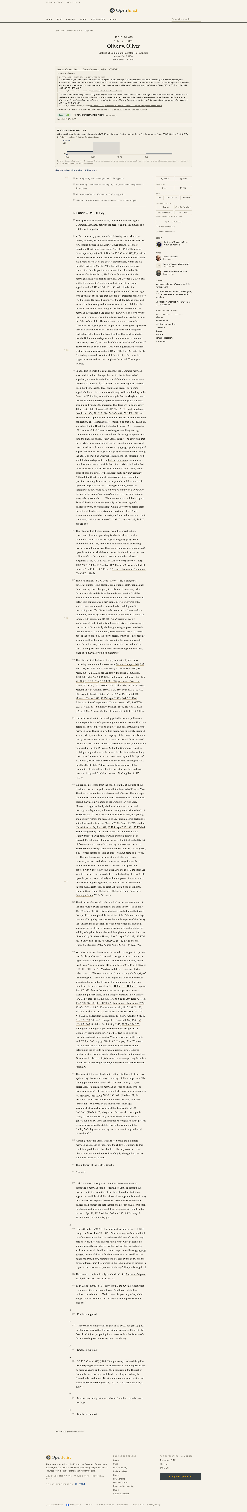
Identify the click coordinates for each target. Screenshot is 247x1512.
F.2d (80, 31)
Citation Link (172, 197)
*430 (66, 177)
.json (69, 1432)
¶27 (73, 1361)
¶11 (73, 659)
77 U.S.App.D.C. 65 (114, 944)
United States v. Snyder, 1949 (91, 827)
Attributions (122, 1505)
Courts (70, 19)
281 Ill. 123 (135, 1007)
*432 (66, 618)
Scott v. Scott (175, 134)
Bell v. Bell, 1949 (90, 998)
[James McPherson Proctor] (158, 273)
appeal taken (115, 438)
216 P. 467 (120, 685)
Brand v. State (83, 890)
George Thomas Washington (176, 264)
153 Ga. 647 (82, 1007)
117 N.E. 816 (83, 1011)
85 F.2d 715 (108, 1278)
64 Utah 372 (88, 676)
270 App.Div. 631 (131, 1015)
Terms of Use (137, 1505)
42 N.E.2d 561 (95, 672)
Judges (83, 19)
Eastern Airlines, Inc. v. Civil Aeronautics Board (141, 134)
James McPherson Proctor (175, 271)
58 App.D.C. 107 (104, 409)
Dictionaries (98, 19)
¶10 (73, 580)
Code (59, 19)
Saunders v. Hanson (113, 91)
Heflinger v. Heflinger (110, 890)
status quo (123, 447)
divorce (159, 331)
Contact (88, 1505)
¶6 (74, 220)
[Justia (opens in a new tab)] (80, 1484)
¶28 (73, 1398)
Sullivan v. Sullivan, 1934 (109, 706)
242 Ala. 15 (118, 693)
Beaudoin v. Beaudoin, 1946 (106, 1015)
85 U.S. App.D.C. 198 (119, 827)
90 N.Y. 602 (88, 564)
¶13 (73, 784)
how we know (110, 115)
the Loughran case (117, 460)
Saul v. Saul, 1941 (90, 940)
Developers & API (168, 1460)
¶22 (73, 1274)
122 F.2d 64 (127, 940)
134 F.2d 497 (133, 944)
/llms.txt (164, 1464)
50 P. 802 (127, 689)
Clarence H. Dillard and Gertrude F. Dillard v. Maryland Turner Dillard (133, 106)
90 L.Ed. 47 (93, 969)
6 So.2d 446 (132, 693)
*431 (66, 350)
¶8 (74, 370)
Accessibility (73, 1505)
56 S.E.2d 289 (122, 998)
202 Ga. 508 (88, 1003)
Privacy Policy (153, 1505)
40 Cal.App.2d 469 (111, 698)
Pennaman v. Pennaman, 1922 (128, 1003)
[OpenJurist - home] (123, 10)
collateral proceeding (91, 1095)
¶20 (73, 1183)
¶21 (73, 1228)
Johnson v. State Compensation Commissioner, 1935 (103, 702)
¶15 (73, 952)
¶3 (74, 194)
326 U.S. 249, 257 (132, 964)
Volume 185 (71, 31)
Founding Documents (123, 1486)
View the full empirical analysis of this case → (76, 170)
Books (113, 19)
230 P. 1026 (103, 676)
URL (159, 197)
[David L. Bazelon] (158, 258)
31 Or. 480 (114, 689)
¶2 (74, 184)
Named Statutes (121, 1482)
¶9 (74, 530)
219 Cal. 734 (131, 706)
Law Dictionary (120, 1468)
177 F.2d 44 (139, 827)
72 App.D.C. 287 (125, 936)
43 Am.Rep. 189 (105, 564)
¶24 (73, 1314)
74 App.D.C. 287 (110, 940)
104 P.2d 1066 (129, 698)
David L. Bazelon (170, 256)
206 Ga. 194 (106, 998)
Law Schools (119, 1479)
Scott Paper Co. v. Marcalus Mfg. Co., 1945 (99, 964)
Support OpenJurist (180, 1476)
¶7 (74, 236)
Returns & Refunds (105, 1505)
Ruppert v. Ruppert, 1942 (89, 944)
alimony (159, 317)
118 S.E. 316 (92, 681)
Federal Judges (120, 1471)
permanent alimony (164, 338)
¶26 (73, 1349)
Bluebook (186, 197)
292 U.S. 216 (100, 413)
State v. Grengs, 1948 (127, 664)
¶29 (73, 1413)
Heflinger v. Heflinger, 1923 (125, 676)
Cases (49, 19)
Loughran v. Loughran (121, 109)
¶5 (74, 213)
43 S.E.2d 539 (104, 1003)
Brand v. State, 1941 (100, 693)
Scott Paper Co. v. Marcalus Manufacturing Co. (87, 109)
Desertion (160, 327)
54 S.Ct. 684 (115, 413)
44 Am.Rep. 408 (116, 560)
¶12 (73, 718)
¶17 (73, 1140)
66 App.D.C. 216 (91, 1278)
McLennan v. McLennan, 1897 (92, 689)
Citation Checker (121, 1494)
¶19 (73, 1172)
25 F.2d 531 (120, 409)
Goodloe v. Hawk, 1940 (102, 936)
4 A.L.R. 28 (97, 1011)
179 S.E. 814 (88, 706)
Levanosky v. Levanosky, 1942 (120, 668)
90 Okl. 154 (107, 685)
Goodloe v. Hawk (139, 109)
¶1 (74, 178)
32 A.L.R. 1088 (108, 681)
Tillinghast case (101, 421)
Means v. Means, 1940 (87, 698)
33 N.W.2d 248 (94, 668)
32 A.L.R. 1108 (135, 685)
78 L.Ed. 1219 (131, 413)
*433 (66, 882)
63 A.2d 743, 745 (126, 823)
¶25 (73, 1325)
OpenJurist (59, 31)
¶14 (73, 902)
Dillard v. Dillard (98, 91)
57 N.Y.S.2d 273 (130, 1024)
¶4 (74, 200)
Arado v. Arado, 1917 (116, 1007)
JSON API (164, 1468)
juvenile (159, 334)
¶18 (73, 1164)
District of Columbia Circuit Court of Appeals (123, 53)
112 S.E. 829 (97, 1007)
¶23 (73, 1285)
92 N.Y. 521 (100, 560)
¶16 (73, 1073)
